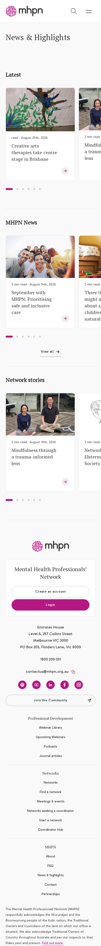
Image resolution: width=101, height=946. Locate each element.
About (50, 856)
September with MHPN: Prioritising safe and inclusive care (32, 302)
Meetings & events (50, 801)
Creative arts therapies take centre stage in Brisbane (34, 152)
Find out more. (53, 943)
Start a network (50, 820)
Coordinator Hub (50, 830)
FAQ (50, 866)
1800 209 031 (50, 659)
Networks (51, 783)
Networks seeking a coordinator (50, 811)
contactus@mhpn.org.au (47, 671)
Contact (51, 885)
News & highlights (51, 875)
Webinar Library (50, 728)
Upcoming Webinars (50, 737)
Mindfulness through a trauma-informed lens (34, 457)
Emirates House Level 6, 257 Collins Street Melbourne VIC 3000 (50, 634)
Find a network (50, 792)
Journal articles (50, 756)
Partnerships (51, 894)
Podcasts (50, 746)
